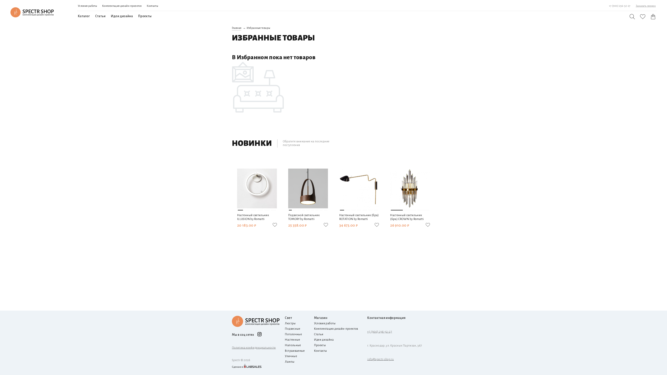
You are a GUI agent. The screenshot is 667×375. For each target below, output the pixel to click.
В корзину (256, 234)
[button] (240, 187)
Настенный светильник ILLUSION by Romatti (253, 217)
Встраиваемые (295, 350)
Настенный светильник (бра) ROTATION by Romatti (359, 217)
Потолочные (293, 334)
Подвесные (292, 328)
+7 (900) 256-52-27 (619, 6)
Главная (236, 28)
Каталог (84, 16)
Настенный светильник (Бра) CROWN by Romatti (407, 217)
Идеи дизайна (122, 16)
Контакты (152, 6)
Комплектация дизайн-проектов (122, 6)
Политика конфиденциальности (254, 347)
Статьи (100, 16)
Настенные (292, 339)
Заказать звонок (646, 6)
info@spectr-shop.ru (380, 359)
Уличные (291, 356)
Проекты (145, 16)
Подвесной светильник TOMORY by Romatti (304, 217)
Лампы (289, 361)
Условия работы (87, 6)
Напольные (293, 345)
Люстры (290, 323)
